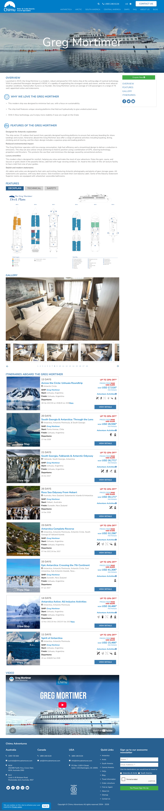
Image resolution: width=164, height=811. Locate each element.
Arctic (104, 759)
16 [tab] (80, 366)
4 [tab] (45, 366)
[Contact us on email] (133, 101)
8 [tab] (54, 366)
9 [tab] (57, 366)
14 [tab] (73, 366)
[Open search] (97, 4)
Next (117, 366)
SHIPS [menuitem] (126, 9)
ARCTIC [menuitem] (78, 9)
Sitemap (105, 795)
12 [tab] (67, 366)
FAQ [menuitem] (135, 9)
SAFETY (51, 188)
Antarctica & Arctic (130, 773)
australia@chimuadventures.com (20, 761)
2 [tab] (40, 366)
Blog (103, 775)
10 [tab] (60, 366)
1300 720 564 (13, 756)
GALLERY (127, 91)
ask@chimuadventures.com (50, 761)
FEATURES (127, 87)
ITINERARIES (128, 95)
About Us (105, 791)
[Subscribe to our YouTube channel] (27, 788)
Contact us (146, 3)
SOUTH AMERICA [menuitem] (92, 9)
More (71, 403)
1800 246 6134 (45, 756)
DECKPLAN (14, 188)
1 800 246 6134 (111, 4)
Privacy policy (17, 807)
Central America (108, 767)
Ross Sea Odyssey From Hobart (59, 492)
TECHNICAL (34, 188)
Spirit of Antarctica (51, 638)
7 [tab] (52, 366)
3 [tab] (42, 366)
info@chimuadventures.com (81, 761)
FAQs (104, 771)
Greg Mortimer (53, 390)
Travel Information (109, 779)
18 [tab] (87, 366)
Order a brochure (108, 783)
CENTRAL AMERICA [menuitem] (112, 9)
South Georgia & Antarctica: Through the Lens (67, 419)
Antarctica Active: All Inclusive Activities (63, 602)
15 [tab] (77, 366)
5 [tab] (47, 366)
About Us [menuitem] (144, 9)
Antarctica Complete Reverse (57, 529)
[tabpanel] (62, 352)
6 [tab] (49, 366)
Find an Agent (107, 787)
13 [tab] (70, 366)
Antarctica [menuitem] (66, 9)
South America (107, 763)
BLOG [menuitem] (155, 9)
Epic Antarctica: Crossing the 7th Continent (65, 565)
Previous (7, 366)
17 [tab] (83, 366)
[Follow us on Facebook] (124, 101)
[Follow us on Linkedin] (18, 788)
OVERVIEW (128, 83)
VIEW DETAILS (105, 407)
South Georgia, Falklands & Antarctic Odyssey (67, 456)
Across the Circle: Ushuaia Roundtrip (62, 383)
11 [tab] (63, 366)
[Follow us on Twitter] (129, 101)
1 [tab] (37, 366)
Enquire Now (138, 77)
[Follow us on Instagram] (22, 788)
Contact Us (106, 799)
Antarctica (105, 755)
